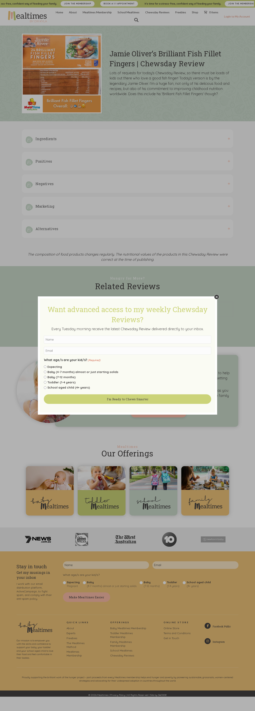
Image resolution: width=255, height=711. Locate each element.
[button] (216, 296)
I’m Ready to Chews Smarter (127, 399)
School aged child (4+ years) (68, 387)
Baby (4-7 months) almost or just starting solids (82, 372)
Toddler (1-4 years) (61, 382)
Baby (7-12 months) (61, 377)
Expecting (54, 367)
